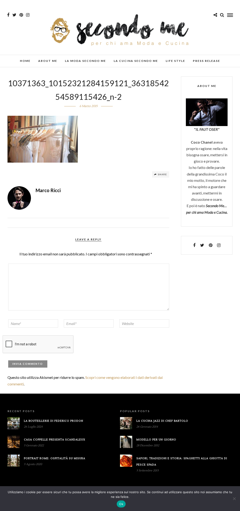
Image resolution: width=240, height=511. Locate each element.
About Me (47, 61)
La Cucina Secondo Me (136, 61)
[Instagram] (28, 15)
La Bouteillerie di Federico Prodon (53, 421)
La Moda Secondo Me (85, 61)
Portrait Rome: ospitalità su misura (54, 458)
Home (25, 61)
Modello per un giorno (156, 439)
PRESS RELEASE (206, 61)
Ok (121, 504)
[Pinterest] (21, 15)
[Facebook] (194, 245)
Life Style (175, 61)
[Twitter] (202, 245)
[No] (234, 498)
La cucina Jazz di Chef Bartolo (162, 421)
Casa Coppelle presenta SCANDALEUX (54, 439)
